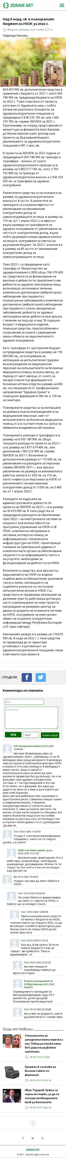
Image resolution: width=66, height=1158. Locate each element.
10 (51, 29)
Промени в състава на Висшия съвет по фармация (40, 1070)
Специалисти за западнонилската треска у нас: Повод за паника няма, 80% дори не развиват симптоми (44, 1043)
